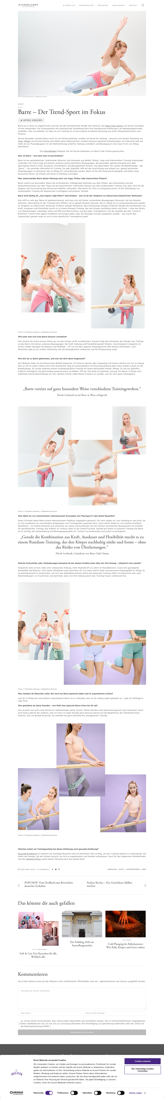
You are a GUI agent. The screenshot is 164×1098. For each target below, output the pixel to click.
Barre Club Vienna (114, 126)
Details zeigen (135, 1093)
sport (21, 104)
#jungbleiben (50, 151)
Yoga (20, 141)
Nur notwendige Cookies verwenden (143, 1070)
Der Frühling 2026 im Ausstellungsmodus (82, 943)
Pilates (27, 141)
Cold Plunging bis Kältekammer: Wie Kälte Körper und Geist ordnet (125, 945)
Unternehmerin (133, 869)
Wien (144, 869)
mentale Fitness (33, 859)
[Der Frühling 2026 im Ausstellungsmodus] (82, 924)
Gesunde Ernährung (27, 853)
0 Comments (43, 869)
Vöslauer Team (27, 869)
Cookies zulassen (143, 1061)
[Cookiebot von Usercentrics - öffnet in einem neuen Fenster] (16, 1093)
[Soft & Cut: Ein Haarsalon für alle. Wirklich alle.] (38, 929)
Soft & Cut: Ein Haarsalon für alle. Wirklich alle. (38, 955)
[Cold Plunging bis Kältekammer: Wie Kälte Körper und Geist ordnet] (125, 924)
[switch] (74, 1093)
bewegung (112, 869)
